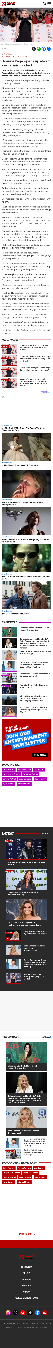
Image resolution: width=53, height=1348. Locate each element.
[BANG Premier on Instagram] (8, 1312)
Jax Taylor (39, 769)
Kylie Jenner (8, 783)
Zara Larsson (25, 779)
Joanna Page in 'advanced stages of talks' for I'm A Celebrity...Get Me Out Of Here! (35, 358)
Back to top (25, 1234)
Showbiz (26, 1267)
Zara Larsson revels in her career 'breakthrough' (35, 652)
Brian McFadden (30, 774)
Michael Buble (24, 783)
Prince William (24, 769)
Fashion (26, 1279)
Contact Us (34, 1323)
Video (26, 1292)
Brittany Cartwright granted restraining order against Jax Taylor (33, 709)
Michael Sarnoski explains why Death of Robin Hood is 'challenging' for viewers (34, 698)
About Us (24, 1323)
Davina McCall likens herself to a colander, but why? (35, 675)
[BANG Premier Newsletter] (44, 1312)
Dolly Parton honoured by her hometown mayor (35, 932)
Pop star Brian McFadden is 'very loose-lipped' (35, 686)
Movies (26, 1286)
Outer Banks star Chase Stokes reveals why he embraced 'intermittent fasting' (35, 664)
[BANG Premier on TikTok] (30, 1312)
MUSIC (26, 1273)
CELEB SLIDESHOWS (26, 1298)
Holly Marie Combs (11, 774)
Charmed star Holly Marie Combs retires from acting (35, 629)
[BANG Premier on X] (15, 1312)
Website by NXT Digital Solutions (35, 1327)
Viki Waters (9, 54)
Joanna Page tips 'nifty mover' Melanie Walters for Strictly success (34, 347)
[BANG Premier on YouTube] (22, 1312)
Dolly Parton (9, 769)
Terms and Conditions (14, 1327)
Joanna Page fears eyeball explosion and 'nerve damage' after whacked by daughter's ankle (33, 382)
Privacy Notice (45, 1323)
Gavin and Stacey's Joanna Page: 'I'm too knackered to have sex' (35, 369)
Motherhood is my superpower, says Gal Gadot (34, 976)
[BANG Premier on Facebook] (37, 1312)
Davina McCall (9, 779)
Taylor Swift (40, 779)
